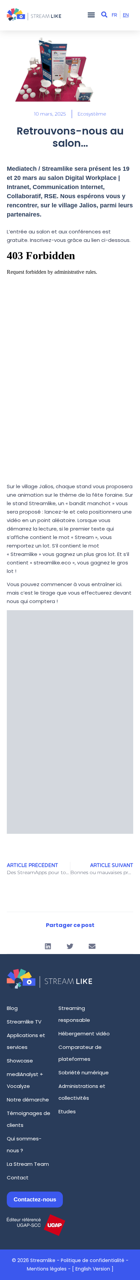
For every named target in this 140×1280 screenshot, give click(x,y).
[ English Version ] (92, 1268)
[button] (91, 15)
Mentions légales (47, 1268)
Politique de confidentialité (92, 1260)
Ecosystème (91, 114)
